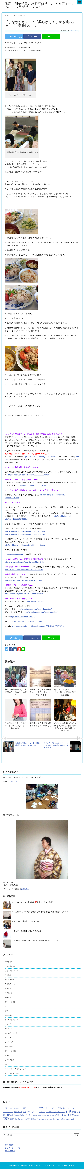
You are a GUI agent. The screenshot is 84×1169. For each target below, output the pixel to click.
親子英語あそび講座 (44, 1119)
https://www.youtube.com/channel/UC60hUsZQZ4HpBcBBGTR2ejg (38, 626)
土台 (63, 1112)
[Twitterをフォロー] (6, 649)
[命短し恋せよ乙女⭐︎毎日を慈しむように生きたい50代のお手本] (40, 676)
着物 (6, 1011)
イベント (30, 1108)
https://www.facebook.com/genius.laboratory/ (41, 457)
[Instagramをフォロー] (15, 649)
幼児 (13, 1115)
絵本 (72, 1115)
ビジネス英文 (9, 1060)
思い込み (22, 1115)
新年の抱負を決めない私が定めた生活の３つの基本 (16, 692)
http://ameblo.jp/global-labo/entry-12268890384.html (28, 475)
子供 (68, 1111)
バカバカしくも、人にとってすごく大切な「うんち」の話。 (16, 725)
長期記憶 (68, 1119)
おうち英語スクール (12, 1020)
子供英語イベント (11, 984)
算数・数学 (9, 1046)
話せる (55, 1119)
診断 (51, 1119)
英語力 (12, 1119)
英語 (6, 1118)
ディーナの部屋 (10, 1051)
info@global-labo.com (35, 601)
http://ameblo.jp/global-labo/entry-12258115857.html (25, 531)
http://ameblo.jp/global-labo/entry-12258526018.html (25, 534)
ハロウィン (33, 1111)
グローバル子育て (43, 1107)
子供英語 (8, 975)
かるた (16, 1108)
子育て (75, 1111)
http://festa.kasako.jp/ (15, 554)
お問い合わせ (10, 1151)
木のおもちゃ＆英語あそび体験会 (47, 1115)
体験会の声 (9, 962)
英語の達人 (9, 1015)
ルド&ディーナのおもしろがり (15, 1069)
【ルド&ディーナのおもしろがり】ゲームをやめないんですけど (37, 940)
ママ (47, 1112)
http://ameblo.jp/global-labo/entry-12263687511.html (25, 545)
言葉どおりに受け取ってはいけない (26, 921)
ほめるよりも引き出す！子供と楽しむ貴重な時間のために (65, 692)
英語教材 (30, 1119)
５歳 (72, 1119)
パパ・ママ (42, 1112)
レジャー (59, 1112)
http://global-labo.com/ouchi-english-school (33, 485)
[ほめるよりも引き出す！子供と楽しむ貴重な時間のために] (65, 676)
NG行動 (5, 1108)
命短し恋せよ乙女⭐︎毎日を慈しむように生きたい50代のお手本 (40, 692)
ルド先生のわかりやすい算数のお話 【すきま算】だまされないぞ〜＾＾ (40, 912)
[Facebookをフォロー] (11, 649)
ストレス (10, 1112)
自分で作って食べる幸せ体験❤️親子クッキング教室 (32, 902)
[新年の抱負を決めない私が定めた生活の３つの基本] (16, 676)
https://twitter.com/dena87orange (22, 617)
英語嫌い (17, 1119)
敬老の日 (35, 1115)
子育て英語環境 (10, 966)
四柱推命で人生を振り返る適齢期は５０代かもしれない (40, 725)
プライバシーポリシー (13, 1148)
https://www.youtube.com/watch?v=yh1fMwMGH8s (24, 562)
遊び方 (60, 1119)
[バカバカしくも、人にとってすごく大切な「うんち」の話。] (16, 710)
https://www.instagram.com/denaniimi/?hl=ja (30, 621)
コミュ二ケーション (71, 1108)
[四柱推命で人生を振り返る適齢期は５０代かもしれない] (40, 710)
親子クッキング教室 (12, 1073)
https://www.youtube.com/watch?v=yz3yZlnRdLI (23, 580)
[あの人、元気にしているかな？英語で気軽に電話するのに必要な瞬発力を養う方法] (65, 710)
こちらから (12, 781)
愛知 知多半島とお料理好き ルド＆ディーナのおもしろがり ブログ (40, 5)
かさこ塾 (8, 1024)
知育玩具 (8, 988)
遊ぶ (63, 1119)
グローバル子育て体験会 (59, 1108)
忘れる (17, 1115)
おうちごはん (9, 1055)
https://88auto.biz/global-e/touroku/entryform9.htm (24, 594)
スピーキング (18, 1112)
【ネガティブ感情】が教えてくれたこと (27, 931)
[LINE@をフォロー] (23, 649)
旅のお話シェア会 (11, 1033)
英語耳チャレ (9, 1029)
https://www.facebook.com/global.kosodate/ (40, 612)
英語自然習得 (9, 980)
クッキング (9, 1042)
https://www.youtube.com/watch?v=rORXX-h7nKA (24, 570)
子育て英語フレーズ (12, 971)
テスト (24, 1112)
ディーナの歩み (73, 31)
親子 (36, 1119)
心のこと (8, 1064)
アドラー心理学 (22, 1108)
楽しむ (58, 1115)
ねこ (6, 1006)
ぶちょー (8, 1037)
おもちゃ (11, 1108)
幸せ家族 (8, 997)
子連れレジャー (10, 993)
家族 (9, 1115)
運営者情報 (9, 1145)
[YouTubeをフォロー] (19, 649)
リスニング (52, 1112)
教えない (29, 1115)
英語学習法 (24, 1119)
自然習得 (76, 1115)
